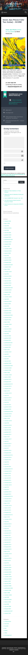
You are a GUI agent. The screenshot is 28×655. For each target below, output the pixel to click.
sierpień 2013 (8, 501)
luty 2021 (7, 358)
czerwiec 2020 (8, 374)
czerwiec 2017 (8, 439)
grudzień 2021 (8, 338)
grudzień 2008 (8, 585)
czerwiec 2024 (8, 271)
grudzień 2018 (8, 406)
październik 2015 (9, 468)
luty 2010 (7, 562)
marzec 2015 (8, 475)
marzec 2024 (8, 278)
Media (6, 630)
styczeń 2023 (8, 308)
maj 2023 (7, 299)
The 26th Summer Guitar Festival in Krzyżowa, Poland (13, 201)
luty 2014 (7, 489)
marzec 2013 (8, 507)
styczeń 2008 (8, 606)
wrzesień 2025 (8, 241)
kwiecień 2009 (8, 579)
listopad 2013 (8, 494)
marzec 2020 (8, 377)
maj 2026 (7, 225)
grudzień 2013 (8, 491)
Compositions (8, 621)
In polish (6, 626)
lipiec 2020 (7, 372)
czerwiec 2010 (8, 553)
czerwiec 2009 (8, 576)
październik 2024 (9, 264)
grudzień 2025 (8, 234)
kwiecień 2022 (8, 329)
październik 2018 (9, 411)
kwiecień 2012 (8, 523)
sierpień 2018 (8, 416)
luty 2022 (7, 333)
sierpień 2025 (8, 244)
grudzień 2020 (8, 363)
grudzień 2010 (8, 544)
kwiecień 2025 (8, 251)
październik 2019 (9, 384)
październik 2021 (9, 342)
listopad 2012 (8, 512)
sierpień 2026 (8, 221)
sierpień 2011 (8, 535)
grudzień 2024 (8, 260)
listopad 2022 (8, 312)
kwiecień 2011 (8, 540)
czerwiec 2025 (8, 248)
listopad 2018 (8, 409)
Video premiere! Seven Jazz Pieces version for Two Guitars (14, 117)
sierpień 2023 (8, 292)
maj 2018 (7, 423)
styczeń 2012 (8, 530)
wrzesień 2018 (8, 413)
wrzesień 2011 (8, 533)
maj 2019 (7, 395)
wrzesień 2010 (8, 549)
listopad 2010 (8, 546)
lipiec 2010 (7, 551)
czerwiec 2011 (8, 537)
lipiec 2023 (7, 294)
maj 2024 (7, 274)
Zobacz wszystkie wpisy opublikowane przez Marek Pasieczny (15, 101)
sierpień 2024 (8, 267)
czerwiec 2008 (8, 595)
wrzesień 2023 (8, 289)
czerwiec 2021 (8, 351)
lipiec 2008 (7, 592)
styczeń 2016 (8, 466)
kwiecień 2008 (8, 599)
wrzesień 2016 (8, 457)
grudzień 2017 (8, 432)
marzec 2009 (8, 581)
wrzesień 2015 (8, 471)
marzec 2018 (8, 427)
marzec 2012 (8, 526)
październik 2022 (9, 315)
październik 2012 (9, 514)
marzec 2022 (8, 331)
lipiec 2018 (7, 418)
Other (6, 632)
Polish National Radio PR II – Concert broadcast (15, 121)
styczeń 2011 (8, 542)
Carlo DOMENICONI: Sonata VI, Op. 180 (14, 198)
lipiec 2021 (7, 349)
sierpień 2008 (8, 590)
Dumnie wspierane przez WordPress (13, 648)
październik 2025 (9, 239)
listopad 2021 (8, 340)
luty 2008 (7, 604)
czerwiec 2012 (8, 519)
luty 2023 (7, 306)
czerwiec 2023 (8, 296)
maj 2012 (7, 521)
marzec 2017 (8, 445)
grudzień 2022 (8, 310)
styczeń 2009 (8, 583)
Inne (5, 628)
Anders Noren (13, 650)
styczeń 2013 (8, 510)
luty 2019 (7, 402)
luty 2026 (7, 230)
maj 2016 (7, 462)
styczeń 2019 (8, 404)
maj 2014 (7, 487)
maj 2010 (7, 556)
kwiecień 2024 (8, 276)
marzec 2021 (8, 356)
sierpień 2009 (8, 574)
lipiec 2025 (7, 246)
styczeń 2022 (8, 335)
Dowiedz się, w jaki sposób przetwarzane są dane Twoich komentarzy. (13, 175)
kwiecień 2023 (8, 301)
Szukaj (25, 12)
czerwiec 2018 (8, 420)
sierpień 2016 (8, 459)
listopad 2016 (8, 452)
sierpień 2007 (8, 613)
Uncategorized (9, 112)
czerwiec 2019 (8, 393)
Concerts (7, 623)
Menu (5, 12)
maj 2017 (7, 441)
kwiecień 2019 (8, 397)
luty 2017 (7, 448)
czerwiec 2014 (8, 484)
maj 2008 (7, 597)
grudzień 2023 (8, 283)
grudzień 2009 (8, 567)
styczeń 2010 (8, 565)
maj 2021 (7, 354)
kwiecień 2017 (8, 443)
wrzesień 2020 (8, 368)
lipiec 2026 (7, 223)
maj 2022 (7, 326)
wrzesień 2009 (8, 572)
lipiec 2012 (7, 517)
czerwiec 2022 (8, 324)
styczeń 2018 (8, 429)
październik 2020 (9, 365)
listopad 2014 (8, 480)
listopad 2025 (8, 237)
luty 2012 (7, 528)
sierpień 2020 (8, 370)
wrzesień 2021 (8, 345)
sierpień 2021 (8, 347)
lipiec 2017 (7, 436)
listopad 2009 (8, 569)
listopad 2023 (8, 285)
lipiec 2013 (7, 503)
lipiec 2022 (7, 322)
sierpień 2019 (8, 388)
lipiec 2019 (7, 390)
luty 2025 (7, 255)
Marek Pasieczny (14, 4)
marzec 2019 (8, 400)
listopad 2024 (8, 262)
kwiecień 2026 (8, 228)
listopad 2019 (8, 381)
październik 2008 (9, 588)
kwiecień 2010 (8, 558)
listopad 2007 (8, 608)
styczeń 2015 (8, 478)
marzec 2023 (8, 303)
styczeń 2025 (8, 257)
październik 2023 (9, 287)
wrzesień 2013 (8, 498)
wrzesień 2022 (8, 317)
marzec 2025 (8, 253)
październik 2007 (9, 611)
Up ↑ (14, 651)
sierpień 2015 (8, 473)
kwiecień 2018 (8, 425)
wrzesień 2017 (8, 434)
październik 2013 (9, 496)
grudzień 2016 (8, 450)
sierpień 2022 (8, 319)
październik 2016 (9, 455)
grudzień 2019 (8, 379)
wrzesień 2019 (8, 386)
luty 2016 (7, 464)
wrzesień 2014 (8, 482)
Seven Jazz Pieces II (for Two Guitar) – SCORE (13, 21)
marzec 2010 (8, 560)
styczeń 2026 (8, 232)
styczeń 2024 (8, 280)
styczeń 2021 (8, 361)
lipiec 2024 (7, 269)
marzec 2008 (8, 601)
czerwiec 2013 (8, 505)
